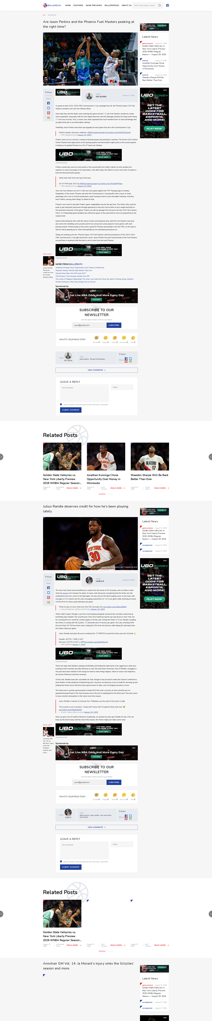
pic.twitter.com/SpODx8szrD (96, 642)
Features (78, 5)
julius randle (94, 815)
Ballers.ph (75, 264)
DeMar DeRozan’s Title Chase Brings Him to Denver (76, 282)
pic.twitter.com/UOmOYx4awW (118, 132)
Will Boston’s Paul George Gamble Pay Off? (73, 276)
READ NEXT (47, 254)
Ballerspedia (112, 5)
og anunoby (84, 817)
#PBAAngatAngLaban (96, 132)
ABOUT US (127, 5)
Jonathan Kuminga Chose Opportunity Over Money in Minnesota (80, 267)
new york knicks (105, 815)
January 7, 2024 (78, 644)
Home (68, 5)
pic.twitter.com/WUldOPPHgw (110, 183)
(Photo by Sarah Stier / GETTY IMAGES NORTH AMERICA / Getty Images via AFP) (108, 567)
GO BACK (52, 15)
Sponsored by (62, 286)
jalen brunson (84, 815)
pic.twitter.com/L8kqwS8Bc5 (114, 607)
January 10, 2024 (84, 135)
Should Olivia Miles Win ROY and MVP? (71, 273)
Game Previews (94, 5)
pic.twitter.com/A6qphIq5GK (70, 710)
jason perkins (84, 359)
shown (65, 593)
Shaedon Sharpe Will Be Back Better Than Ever (74, 270)
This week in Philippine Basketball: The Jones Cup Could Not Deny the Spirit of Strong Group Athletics (95, 279)
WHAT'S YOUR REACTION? (72, 339)
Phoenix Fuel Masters (97, 359)
